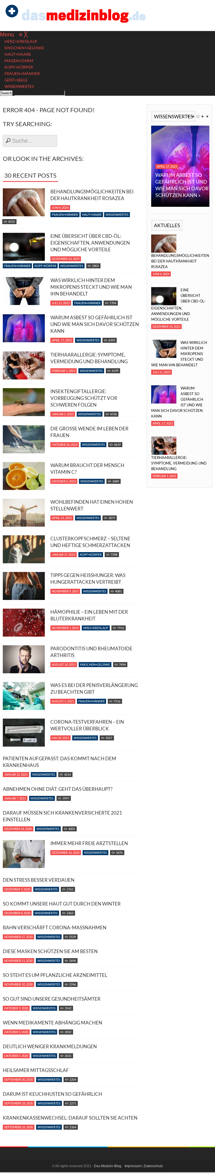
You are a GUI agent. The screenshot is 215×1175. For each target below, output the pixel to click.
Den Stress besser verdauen (38, 880)
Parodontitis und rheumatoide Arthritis (91, 652)
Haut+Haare (92, 214)
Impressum (133, 1166)
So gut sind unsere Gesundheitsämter (52, 999)
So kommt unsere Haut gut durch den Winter (62, 904)
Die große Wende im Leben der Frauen (89, 432)
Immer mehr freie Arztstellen (89, 843)
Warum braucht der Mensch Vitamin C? (87, 468)
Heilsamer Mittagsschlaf (36, 1070)
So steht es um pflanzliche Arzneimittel (55, 975)
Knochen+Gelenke (95, 664)
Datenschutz (153, 1166)
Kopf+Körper (45, 266)
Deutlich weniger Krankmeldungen (50, 1046)
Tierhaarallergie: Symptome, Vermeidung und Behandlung (89, 358)
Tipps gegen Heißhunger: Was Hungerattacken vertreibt (87, 578)
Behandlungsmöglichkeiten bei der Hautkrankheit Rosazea (92, 195)
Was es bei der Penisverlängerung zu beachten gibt (94, 688)
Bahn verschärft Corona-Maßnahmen (54, 927)
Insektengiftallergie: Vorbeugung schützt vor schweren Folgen (83, 398)
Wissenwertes (117, 214)
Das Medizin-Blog (107, 1166)
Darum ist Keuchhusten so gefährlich (52, 1094)
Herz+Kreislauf (95, 628)
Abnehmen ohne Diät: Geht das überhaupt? (58, 789)
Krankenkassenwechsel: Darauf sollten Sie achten (70, 1118)
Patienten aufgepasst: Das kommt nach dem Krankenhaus (59, 762)
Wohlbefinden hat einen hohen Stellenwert (91, 505)
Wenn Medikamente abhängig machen (52, 1023)
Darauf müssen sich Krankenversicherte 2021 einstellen (62, 816)
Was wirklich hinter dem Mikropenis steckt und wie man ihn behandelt (91, 287)
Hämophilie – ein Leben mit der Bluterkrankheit (89, 615)
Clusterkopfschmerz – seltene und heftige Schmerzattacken (90, 542)
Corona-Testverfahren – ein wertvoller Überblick (87, 725)
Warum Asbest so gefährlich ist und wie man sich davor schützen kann (94, 324)
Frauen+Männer (65, 214)
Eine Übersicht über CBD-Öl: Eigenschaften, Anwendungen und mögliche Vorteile (90, 242)
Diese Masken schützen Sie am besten (50, 951)
